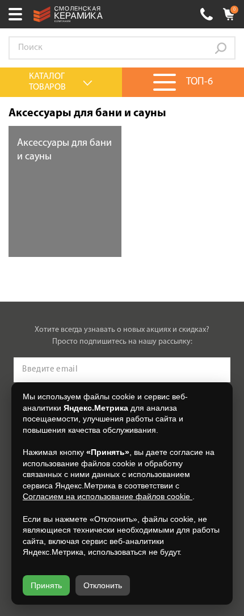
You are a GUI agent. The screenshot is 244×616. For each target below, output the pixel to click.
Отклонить (102, 585)
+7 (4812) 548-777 (206, 14)
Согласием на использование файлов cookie (107, 496)
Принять (46, 585)
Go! (220, 48)
